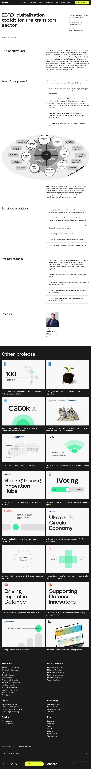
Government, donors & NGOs (12, 682)
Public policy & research (55, 672)
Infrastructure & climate (55, 677)
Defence (4, 672)
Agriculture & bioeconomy (10, 667)
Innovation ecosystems (55, 667)
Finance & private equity (10, 680)
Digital (5, 700)
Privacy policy (6, 746)
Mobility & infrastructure (10, 690)
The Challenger (52, 736)
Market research (53, 707)
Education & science (8, 675)
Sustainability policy (24, 746)
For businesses (7, 721)
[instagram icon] (3, 764)
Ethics (15, 746)
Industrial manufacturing (10, 687)
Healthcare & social (8, 685)
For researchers (7, 723)
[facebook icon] (8, 764)
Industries (7, 663)
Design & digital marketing (10, 712)
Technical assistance (54, 680)
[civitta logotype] (5, 2)
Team (49, 726)
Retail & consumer (8, 692)
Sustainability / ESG (53, 709)
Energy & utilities (7, 677)
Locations (50, 721)
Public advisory (55, 663)
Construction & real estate (10, 670)
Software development (9, 704)
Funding (6, 717)
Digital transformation (54, 670)
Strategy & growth (53, 704)
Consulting (52, 700)
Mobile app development (10, 707)
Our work (50, 723)
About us (50, 731)
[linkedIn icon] (12, 764)
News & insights (52, 733)
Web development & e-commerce (13, 709)
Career (49, 728)
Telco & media (6, 695)
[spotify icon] (16, 764)
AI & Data (50, 712)
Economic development (55, 675)
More (49, 717)
